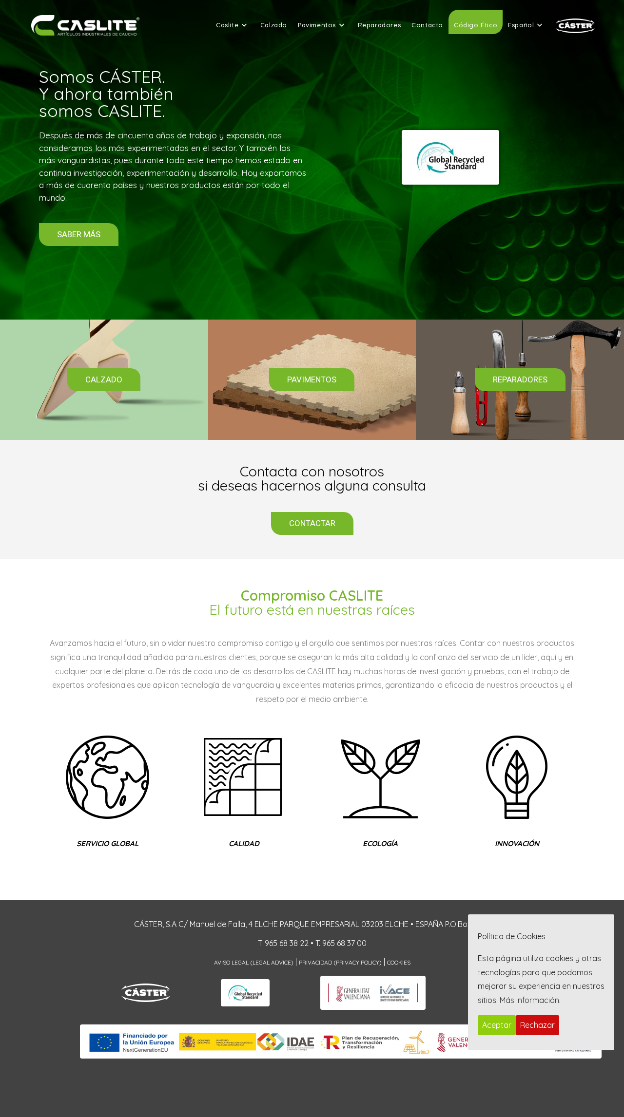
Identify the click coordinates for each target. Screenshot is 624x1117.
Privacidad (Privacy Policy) (340, 962)
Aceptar (496, 1025)
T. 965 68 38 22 (283, 943)
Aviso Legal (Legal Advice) (253, 962)
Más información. (530, 1000)
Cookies (398, 962)
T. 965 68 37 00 (341, 943)
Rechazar (537, 1025)
